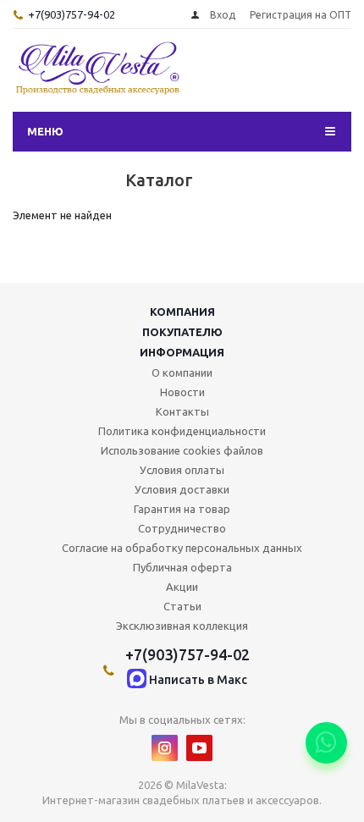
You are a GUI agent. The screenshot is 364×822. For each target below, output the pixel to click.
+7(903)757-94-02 (71, 14)
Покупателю (182, 332)
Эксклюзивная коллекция (182, 626)
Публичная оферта (182, 567)
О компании (182, 372)
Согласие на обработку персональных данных (182, 548)
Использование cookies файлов (182, 450)
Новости (182, 392)
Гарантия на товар (182, 509)
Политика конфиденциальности (182, 431)
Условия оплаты (182, 470)
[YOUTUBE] (199, 748)
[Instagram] (165, 748)
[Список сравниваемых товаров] (316, 75)
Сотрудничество (182, 528)
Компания (182, 311)
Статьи (182, 606)
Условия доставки (182, 489)
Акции (182, 587)
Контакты (182, 411)
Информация (182, 352)
